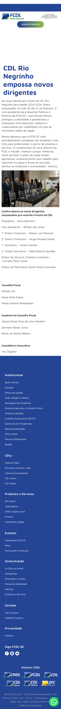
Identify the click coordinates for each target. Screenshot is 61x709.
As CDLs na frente (14, 568)
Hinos (7, 545)
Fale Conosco (12, 612)
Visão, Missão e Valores (17, 397)
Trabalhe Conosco (14, 617)
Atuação (9, 387)
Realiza (8, 444)
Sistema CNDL (12, 462)
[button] (54, 702)
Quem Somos (12, 382)
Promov (9, 516)
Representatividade (15, 428)
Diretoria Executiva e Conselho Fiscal (24, 408)
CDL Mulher (11, 483)
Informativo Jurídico (15, 578)
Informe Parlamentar (15, 439)
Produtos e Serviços (15, 594)
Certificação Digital (14, 521)
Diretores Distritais (14, 413)
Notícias (9, 589)
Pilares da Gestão (14, 392)
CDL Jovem (10, 478)
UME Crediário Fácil (15, 511)
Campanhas (11, 573)
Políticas (9, 635)
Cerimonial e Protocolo (16, 550)
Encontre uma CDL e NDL (18, 468)
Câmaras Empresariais (16, 473)
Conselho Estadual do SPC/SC (20, 418)
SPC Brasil (10, 501)
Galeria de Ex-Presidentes (18, 423)
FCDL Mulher (11, 434)
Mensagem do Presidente (18, 403)
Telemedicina (11, 506)
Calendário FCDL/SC (15, 540)
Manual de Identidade (16, 584)
